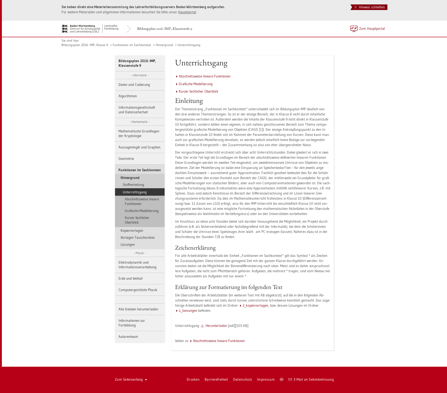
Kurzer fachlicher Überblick (137, 220)
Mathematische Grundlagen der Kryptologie (139, 133)
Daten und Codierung (134, 84)
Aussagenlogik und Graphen (139, 147)
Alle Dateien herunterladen (138, 309)
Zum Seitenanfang (129, 379)
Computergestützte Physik (138, 290)
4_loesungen (188, 310)
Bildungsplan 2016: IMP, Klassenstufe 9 (164, 28)
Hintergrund (164, 45)
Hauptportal (187, 12)
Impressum (266, 379)
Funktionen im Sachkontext (132, 45)
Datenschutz (242, 379)
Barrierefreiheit (216, 379)
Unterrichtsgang (189, 45)
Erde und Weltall (131, 278)
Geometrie (126, 158)
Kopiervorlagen (132, 230)
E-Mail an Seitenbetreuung (314, 379)
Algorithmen (128, 96)
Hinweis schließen (371, 7)
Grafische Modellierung (142, 210)
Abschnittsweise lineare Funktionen (142, 201)
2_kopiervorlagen (255, 305)
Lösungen (128, 244)
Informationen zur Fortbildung (132, 322)
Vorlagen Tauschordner (138, 237)
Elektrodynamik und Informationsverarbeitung (137, 264)
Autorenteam (128, 336)
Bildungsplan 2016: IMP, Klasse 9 (84, 45)
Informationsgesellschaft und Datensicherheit (137, 109)
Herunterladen (216, 325)
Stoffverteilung (133, 184)
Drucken (193, 379)
